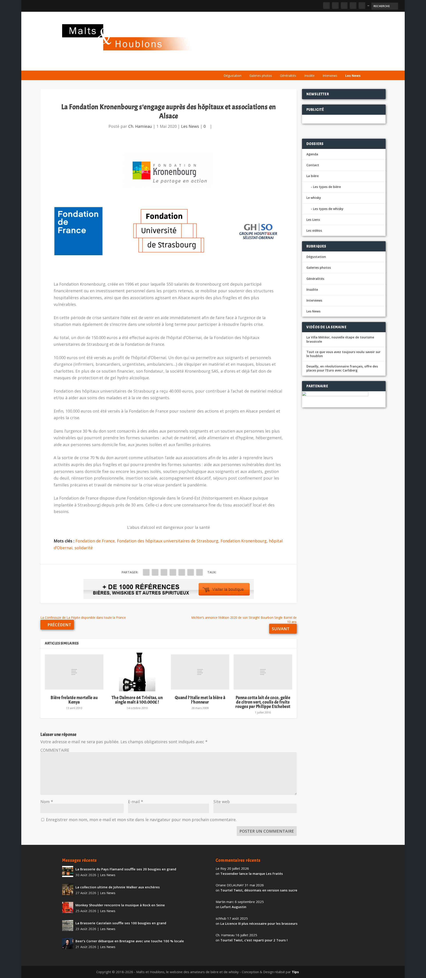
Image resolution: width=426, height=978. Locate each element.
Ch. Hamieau (140, 126)
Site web (221, 801)
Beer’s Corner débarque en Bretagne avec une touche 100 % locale (129, 941)
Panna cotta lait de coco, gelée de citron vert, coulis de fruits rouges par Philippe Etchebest (262, 702)
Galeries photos (260, 75)
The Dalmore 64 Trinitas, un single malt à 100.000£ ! (137, 700)
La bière (250, 65)
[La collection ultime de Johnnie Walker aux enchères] (67, 889)
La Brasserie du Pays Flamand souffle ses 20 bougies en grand (125, 869)
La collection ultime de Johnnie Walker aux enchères (117, 887)
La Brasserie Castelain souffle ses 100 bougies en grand (120, 923)
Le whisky (275, 65)
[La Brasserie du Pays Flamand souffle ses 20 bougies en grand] (67, 871)
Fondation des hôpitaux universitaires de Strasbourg (167, 540)
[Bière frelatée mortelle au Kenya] (74, 672)
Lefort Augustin (233, 907)
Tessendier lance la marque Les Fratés (251, 873)
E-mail (135, 801)
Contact (312, 165)
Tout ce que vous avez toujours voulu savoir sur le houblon (343, 354)
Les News (353, 75)
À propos (229, 65)
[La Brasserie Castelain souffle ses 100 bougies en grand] (67, 925)
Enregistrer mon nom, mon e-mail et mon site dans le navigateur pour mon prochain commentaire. (141, 819)
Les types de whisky (328, 209)
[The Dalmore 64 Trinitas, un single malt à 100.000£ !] (137, 672)
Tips (295, 972)
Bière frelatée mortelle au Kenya (74, 700)
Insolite (309, 75)
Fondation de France (95, 540)
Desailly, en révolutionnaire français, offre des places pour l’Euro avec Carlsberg (342, 368)
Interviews (330, 75)
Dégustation (232, 75)
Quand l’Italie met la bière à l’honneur (200, 700)
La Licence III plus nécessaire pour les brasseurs (259, 923)
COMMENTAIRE (54, 750)
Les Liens (344, 65)
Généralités (288, 75)
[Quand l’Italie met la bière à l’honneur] (200, 672)
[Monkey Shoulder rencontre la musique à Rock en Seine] (67, 907)
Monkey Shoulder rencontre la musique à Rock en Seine (120, 905)
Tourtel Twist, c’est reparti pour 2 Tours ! (254, 940)
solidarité (84, 547)
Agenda (300, 65)
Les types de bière (327, 187)
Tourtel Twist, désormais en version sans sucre (258, 890)
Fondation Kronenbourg (244, 540)
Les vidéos (322, 65)
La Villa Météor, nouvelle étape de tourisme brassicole (340, 339)
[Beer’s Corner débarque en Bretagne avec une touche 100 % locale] (67, 943)
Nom (46, 801)
